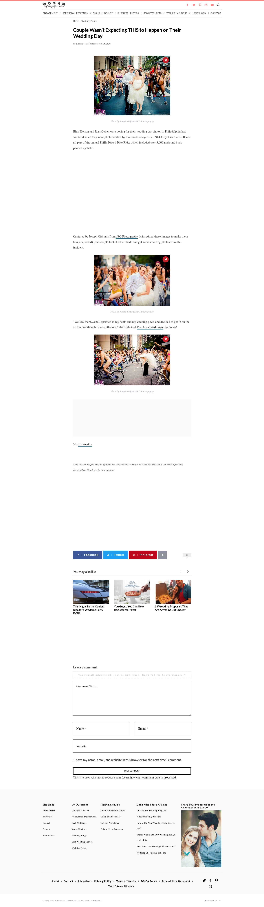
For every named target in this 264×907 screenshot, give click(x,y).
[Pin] (166, 60)
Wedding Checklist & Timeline (151, 852)
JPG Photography (127, 236)
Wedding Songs (79, 835)
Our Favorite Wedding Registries (152, 810)
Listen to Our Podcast (111, 816)
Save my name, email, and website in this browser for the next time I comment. (129, 760)
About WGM (49, 810)
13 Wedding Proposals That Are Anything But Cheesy (171, 608)
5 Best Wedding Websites (149, 816)
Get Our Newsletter (110, 822)
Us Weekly (85, 444)
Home (76, 21)
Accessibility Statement (176, 881)
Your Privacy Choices (121, 885)
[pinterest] (200, 5)
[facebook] (188, 5)
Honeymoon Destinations (84, 816)
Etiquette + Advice (80, 810)
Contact (68, 881)
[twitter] (194, 5)
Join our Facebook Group (113, 810)
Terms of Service (126, 881)
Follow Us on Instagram (112, 829)
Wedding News (89, 21)
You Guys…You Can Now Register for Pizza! (129, 608)
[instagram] (206, 5)
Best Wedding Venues (82, 841)
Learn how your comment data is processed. (149, 777)
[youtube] (212, 5)
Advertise (84, 881)
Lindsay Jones (82, 43)
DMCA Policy (149, 881)
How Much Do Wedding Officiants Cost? (156, 846)
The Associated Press (150, 327)
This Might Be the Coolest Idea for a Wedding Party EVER (89, 610)
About (55, 881)
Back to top (210, 901)
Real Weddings (79, 822)
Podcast (46, 829)
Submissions (49, 835)
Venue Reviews (79, 829)
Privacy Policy (103, 881)
